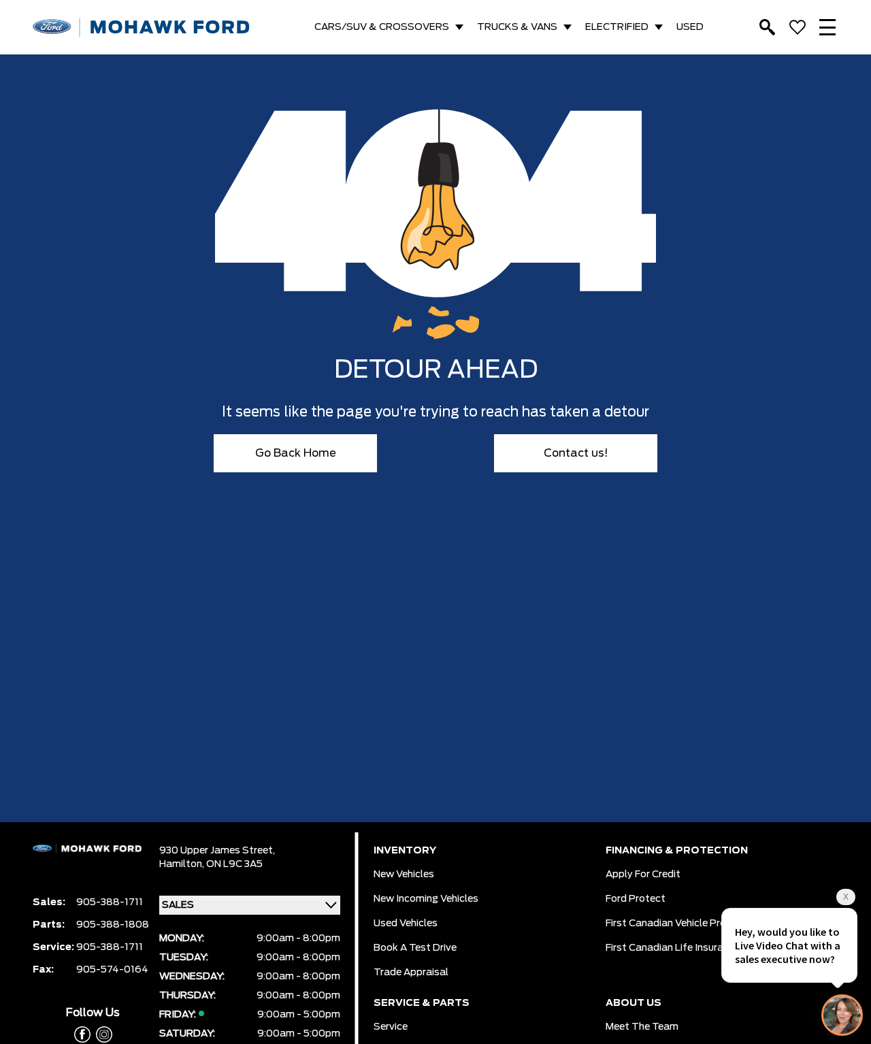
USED (690, 27)
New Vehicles (404, 874)
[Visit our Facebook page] (82, 1034)
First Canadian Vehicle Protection (683, 923)
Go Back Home (295, 453)
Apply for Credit (643, 874)
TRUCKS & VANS (517, 27)
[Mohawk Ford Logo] (141, 27)
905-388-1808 (112, 925)
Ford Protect (635, 899)
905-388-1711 (109, 902)
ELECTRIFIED (616, 27)
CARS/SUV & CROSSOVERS (381, 27)
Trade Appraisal (411, 972)
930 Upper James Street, (217, 850)
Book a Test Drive (415, 948)
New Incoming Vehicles (426, 899)
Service (391, 1027)
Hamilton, (182, 864)
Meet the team (642, 1027)
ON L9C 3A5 (234, 864)
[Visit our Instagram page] (101, 1034)
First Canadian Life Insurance (673, 948)
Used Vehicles (406, 923)
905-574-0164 (112, 970)
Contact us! (576, 453)
